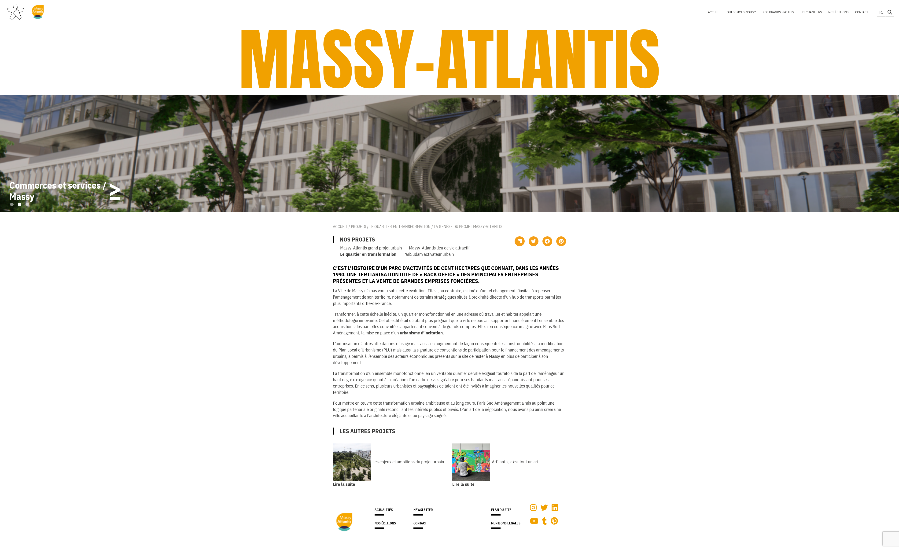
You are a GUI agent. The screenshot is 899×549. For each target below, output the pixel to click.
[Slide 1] (12, 204)
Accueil (714, 12)
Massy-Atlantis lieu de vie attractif (439, 248)
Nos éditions (838, 12)
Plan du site (501, 510)
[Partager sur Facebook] (547, 241)
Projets (358, 226)
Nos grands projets (778, 12)
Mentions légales (505, 523)
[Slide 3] (27, 204)
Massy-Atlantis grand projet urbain (371, 248)
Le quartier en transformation (400, 226)
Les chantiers (811, 12)
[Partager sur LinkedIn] (519, 241)
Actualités (384, 510)
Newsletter (423, 510)
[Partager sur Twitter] (533, 241)
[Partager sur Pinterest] (561, 241)
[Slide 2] (19, 204)
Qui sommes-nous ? (741, 12)
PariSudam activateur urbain (428, 254)
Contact (861, 12)
